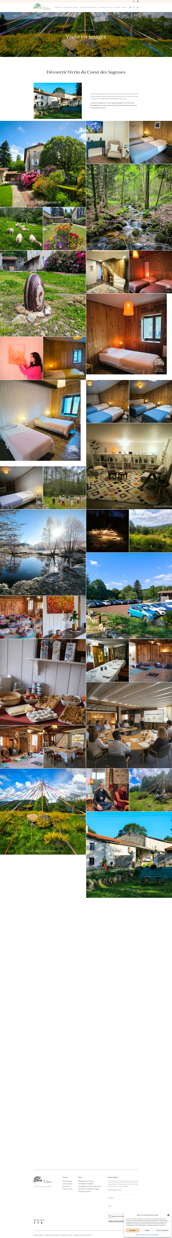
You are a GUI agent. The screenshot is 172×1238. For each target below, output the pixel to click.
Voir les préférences (162, 1230)
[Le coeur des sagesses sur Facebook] (34, 1223)
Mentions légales (38, 1235)
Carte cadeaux (67, 1184)
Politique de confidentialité (152, 1234)
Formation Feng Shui (84, 1191)
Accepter (132, 1230)
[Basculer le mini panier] (134, 7)
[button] (168, 1215)
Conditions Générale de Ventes (83, 1235)
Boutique (111, 7)
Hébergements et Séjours (86, 1181)
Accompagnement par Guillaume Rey (89, 1186)
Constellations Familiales (86, 1184)
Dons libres (66, 1186)
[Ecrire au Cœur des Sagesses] (137, 1)
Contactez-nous (68, 1189)
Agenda (117, 7)
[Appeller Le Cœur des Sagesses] (133, 1)
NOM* (110, 1206)
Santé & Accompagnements (89, 7)
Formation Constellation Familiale (88, 1189)
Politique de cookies (140, 1234)
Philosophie (58, 7)
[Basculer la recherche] (130, 7)
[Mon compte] (137, 7)
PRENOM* (111, 1198)
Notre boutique (67, 1181)
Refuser (147, 1230)
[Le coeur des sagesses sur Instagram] (38, 1223)
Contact (123, 7)
